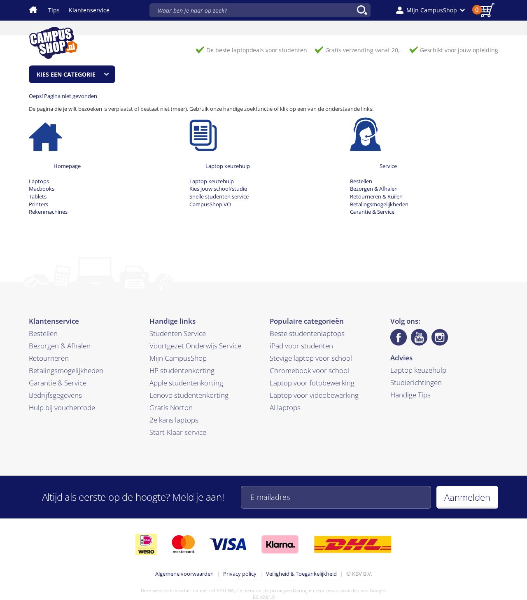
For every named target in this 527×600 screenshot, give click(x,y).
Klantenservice (89, 10)
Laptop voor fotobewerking (312, 383)
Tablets (38, 196)
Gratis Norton (171, 407)
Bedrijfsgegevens (55, 395)
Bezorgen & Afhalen (374, 188)
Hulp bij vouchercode (62, 407)
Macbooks (41, 188)
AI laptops (285, 407)
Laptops (39, 181)
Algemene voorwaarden (184, 573)
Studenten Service (177, 333)
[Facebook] (398, 337)
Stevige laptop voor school (311, 358)
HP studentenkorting (182, 370)
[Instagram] (439, 337)
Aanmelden (467, 497)
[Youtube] (419, 337)
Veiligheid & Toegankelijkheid (301, 573)
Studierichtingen (416, 382)
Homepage (67, 166)
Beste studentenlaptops (307, 333)
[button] (430, 10)
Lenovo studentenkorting (189, 395)
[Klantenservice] (365, 134)
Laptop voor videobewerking (314, 395)
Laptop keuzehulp (227, 166)
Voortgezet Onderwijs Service (195, 345)
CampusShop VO (210, 204)
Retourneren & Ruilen (376, 196)
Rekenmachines (48, 211)
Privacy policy (240, 573)
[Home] (45, 134)
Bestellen (361, 181)
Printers (38, 204)
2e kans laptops (173, 420)
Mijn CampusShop (178, 358)
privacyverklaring (289, 590)
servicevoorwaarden (337, 590)
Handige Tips (410, 394)
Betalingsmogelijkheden (379, 204)
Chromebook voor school (309, 370)
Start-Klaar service (177, 432)
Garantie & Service (372, 211)
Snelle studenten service (219, 196)
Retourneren (49, 358)
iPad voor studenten (301, 345)
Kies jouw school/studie (218, 188)
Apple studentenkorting (186, 383)
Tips (54, 10)
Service (388, 166)
